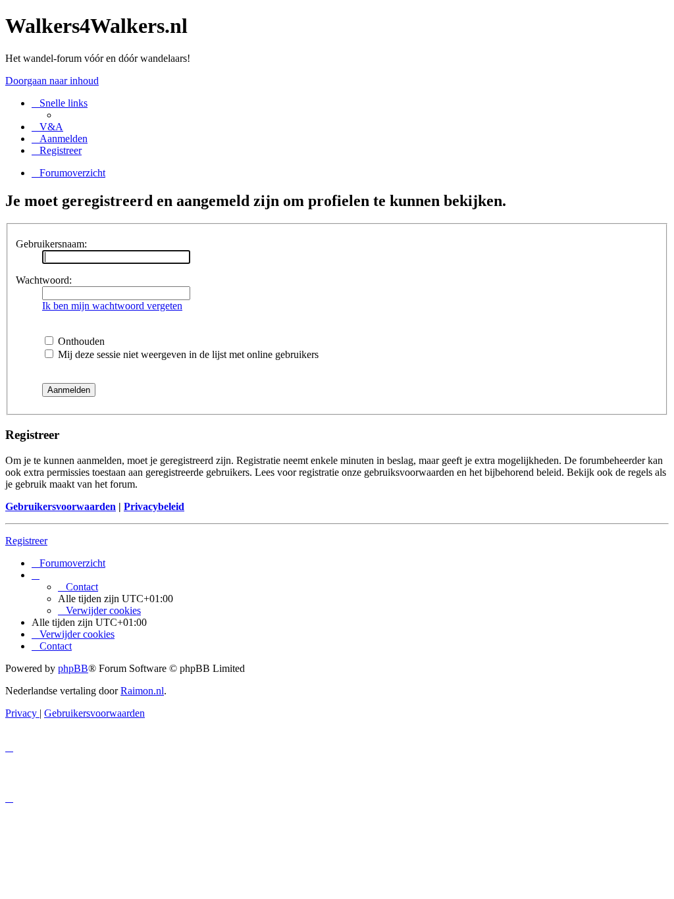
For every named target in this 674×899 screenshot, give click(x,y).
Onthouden (80, 341)
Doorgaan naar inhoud (52, 80)
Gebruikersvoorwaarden (60, 506)
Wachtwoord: (44, 280)
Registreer (26, 540)
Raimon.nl (142, 690)
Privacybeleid (154, 506)
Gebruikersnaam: (51, 243)
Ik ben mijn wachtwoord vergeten (112, 305)
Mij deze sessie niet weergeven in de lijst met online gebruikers (187, 354)
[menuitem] (47, 126)
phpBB (73, 668)
